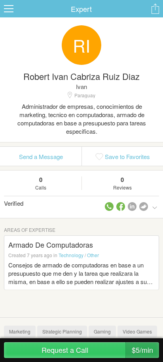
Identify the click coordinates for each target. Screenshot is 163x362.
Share (155, 8)
